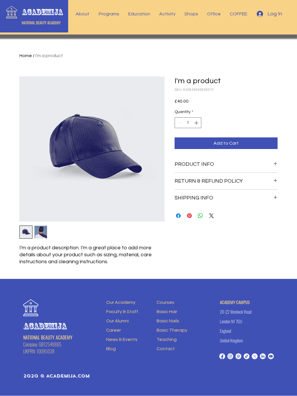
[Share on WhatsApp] (200, 215)
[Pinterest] (238, 356)
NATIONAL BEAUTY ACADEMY (41, 23)
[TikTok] (246, 356)
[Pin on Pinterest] (189, 215)
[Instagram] (230, 356)
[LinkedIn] (263, 356)
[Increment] (196, 123)
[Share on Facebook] (178, 215)
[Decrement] (179, 123)
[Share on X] (211, 215)
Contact (166, 348)
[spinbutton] (188, 123)
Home (25, 55)
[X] (255, 356)
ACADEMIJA (42, 12)
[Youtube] (271, 356)
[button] (82, 14)
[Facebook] (222, 356)
